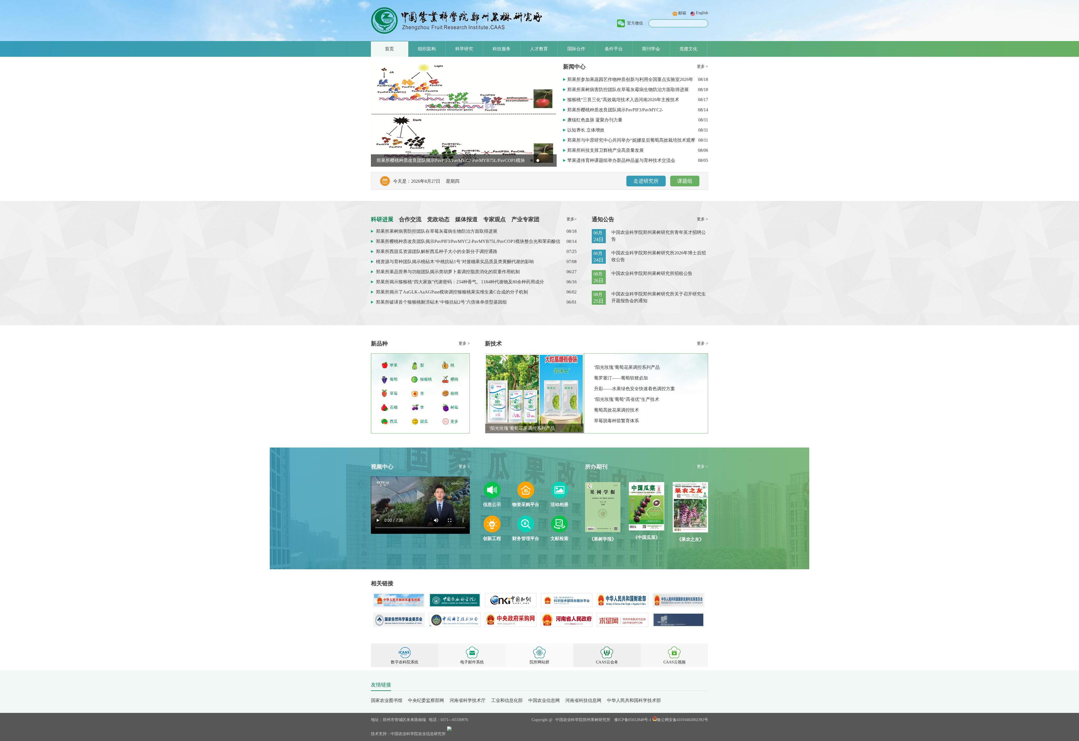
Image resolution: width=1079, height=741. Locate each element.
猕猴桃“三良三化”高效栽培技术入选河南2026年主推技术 (623, 99)
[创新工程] (492, 530)
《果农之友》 (690, 539)
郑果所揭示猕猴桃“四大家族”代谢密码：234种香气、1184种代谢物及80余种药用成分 (460, 281)
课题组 (684, 181)
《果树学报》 (602, 539)
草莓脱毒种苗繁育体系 (616, 420)
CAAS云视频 (674, 662)
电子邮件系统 (472, 662)
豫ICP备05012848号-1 (632, 720)
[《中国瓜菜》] (646, 529)
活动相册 (559, 504)
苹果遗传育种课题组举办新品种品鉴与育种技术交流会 (621, 160)
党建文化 (688, 48)
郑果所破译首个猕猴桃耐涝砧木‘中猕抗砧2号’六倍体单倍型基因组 (441, 302)
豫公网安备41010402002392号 (682, 720)
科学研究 (464, 48)
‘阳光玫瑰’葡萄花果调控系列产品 (522, 428)
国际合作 (576, 48)
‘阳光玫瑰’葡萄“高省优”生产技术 (626, 399)
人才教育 (539, 48)
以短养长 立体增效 (586, 130)
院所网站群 (539, 662)
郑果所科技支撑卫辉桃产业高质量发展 (606, 150)
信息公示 (492, 504)
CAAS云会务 (607, 662)
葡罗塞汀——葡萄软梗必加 (621, 378)
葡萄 (394, 379)
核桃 (454, 393)
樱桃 (454, 379)
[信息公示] (492, 496)
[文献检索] (559, 530)
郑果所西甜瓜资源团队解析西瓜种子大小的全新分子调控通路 (437, 160)
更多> (571, 219)
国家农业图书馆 (386, 700)
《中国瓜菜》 (646, 537)
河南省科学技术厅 (468, 700)
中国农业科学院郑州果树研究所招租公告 (651, 273)
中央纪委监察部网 (426, 700)
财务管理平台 (525, 538)
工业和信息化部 (507, 700)
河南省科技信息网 (583, 700)
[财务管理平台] (525, 530)
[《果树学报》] (602, 530)
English (702, 13)
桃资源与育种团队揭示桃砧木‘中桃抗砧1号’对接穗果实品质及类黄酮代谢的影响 (455, 261)
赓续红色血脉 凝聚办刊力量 (595, 120)
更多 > (702, 66)
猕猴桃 (426, 379)
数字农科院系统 (404, 662)
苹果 (394, 365)
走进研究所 (646, 181)
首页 (389, 48)
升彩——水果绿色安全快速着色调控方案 (634, 388)
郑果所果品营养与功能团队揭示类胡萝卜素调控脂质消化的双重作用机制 (448, 271)
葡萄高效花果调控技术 (616, 410)
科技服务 (502, 48)
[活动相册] (559, 496)
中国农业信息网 (544, 700)
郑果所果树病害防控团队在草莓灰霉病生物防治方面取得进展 (628, 89)
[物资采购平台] (525, 496)
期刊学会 (651, 48)
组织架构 (427, 48)
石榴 (394, 407)
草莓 (394, 393)
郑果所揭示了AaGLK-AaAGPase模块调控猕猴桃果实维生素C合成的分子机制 (452, 292)
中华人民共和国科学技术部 (634, 700)
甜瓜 (424, 421)
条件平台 (614, 48)
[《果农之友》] (690, 530)
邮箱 (682, 13)
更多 (454, 421)
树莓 (454, 407)
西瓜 (394, 421)
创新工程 (492, 538)
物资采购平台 (525, 504)
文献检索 (559, 538)
